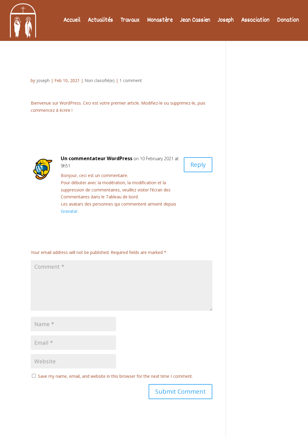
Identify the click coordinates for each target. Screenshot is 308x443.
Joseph (226, 21)
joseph (43, 80)
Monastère (160, 21)
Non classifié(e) (100, 80)
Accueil (71, 21)
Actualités (100, 21)
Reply (198, 164)
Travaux (130, 21)
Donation (288, 21)
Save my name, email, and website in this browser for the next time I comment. (115, 376)
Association (255, 21)
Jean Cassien (195, 21)
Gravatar (69, 211)
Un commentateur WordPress (96, 158)
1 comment (130, 80)
